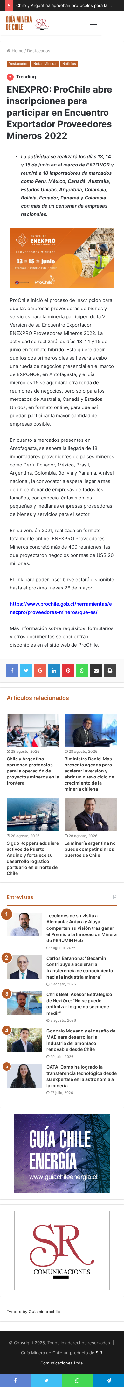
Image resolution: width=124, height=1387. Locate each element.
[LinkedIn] (54, 670)
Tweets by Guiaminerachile (33, 1311)
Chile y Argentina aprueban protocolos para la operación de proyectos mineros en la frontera (33, 770)
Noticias (69, 64)
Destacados (38, 50)
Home (17, 50)
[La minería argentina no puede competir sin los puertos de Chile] (91, 814)
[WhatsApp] (82, 670)
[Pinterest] (68, 670)
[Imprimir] (110, 670)
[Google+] (40, 670)
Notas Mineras (45, 64)
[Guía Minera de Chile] (27, 22)
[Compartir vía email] (96, 670)
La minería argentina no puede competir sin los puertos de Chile (90, 849)
